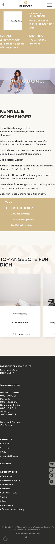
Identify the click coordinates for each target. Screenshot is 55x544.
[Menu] (50, 5)
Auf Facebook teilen (22, 207)
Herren (5, 447)
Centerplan (7, 476)
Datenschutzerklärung (13, 509)
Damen (5, 443)
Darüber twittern (20, 213)
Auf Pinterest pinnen (22, 219)
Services (6, 488)
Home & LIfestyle (10, 456)
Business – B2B (9, 492)
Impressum (7, 505)
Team (4, 501)
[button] (5, 538)
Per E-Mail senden (21, 225)
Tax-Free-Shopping (11, 480)
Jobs (4, 497)
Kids (4, 452)
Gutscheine (7, 484)
